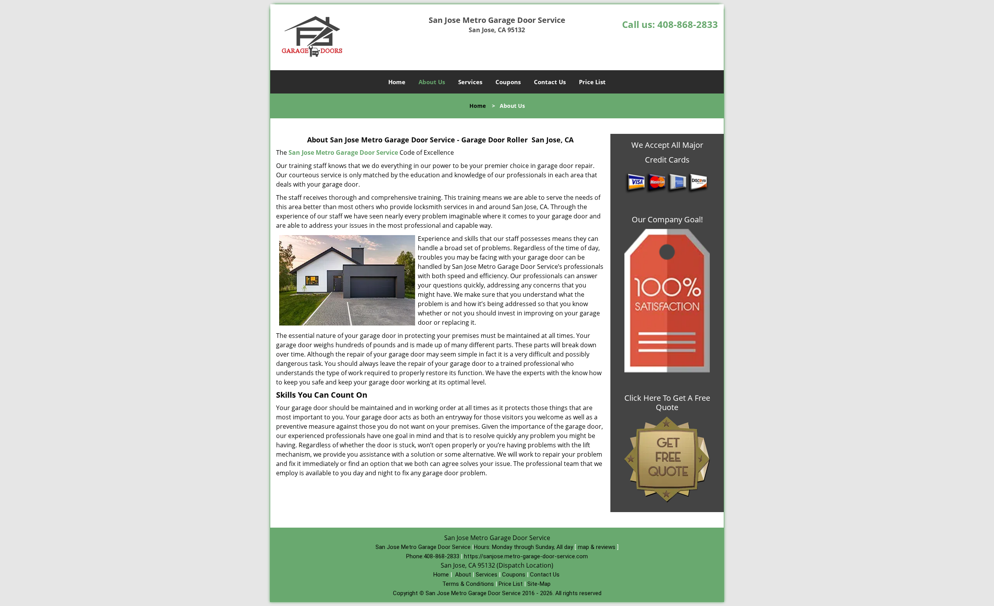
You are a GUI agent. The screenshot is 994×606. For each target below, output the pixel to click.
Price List (592, 82)
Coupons (508, 82)
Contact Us (550, 82)
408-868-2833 (687, 24)
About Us (432, 82)
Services (470, 82)
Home (396, 82)
